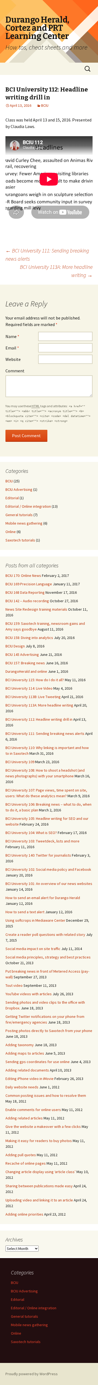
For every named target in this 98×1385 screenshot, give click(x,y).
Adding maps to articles (24, 1053)
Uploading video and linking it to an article (39, 1200)
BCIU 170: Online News (23, 575)
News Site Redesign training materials (36, 609)
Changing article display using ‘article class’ (40, 1171)
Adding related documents (27, 1070)
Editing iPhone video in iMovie (29, 1078)
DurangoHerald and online (26, 671)
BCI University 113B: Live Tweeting (33, 696)
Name (12, 336)
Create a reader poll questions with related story (45, 934)
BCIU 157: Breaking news (25, 662)
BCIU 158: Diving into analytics (29, 637)
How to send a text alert (24, 911)
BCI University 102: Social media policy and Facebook (48, 869)
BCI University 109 (19, 761)
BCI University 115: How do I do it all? (34, 679)
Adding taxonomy (19, 1044)
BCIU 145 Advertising (22, 654)
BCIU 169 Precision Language (28, 584)
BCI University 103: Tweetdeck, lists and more (42, 841)
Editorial (12, 497)
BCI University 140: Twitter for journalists (38, 855)
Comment (14, 370)
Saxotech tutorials (20, 540)
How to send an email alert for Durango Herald (42, 897)
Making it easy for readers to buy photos (38, 1140)
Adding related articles (24, 1118)
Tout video (14, 985)
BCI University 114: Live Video (29, 688)
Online (10, 531)
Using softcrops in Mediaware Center (35, 920)
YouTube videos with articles (28, 993)
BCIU (44, 105)
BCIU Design (15, 646)
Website (13, 359)
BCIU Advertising (18, 489)
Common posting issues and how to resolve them (45, 1095)
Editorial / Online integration (28, 506)
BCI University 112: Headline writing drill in (38, 719)
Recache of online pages (25, 1163)
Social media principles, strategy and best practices (48, 957)
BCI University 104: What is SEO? (31, 832)
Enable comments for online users (33, 1109)
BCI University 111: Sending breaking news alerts (44, 733)
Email (12, 348)
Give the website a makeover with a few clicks (43, 1126)
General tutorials (19, 514)
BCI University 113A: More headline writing (56, 270)
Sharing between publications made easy (39, 1185)
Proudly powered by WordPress (31, 1373)
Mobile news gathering (23, 523)
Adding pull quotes (20, 1154)
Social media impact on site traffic (32, 948)
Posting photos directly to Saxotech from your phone (48, 1030)
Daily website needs (21, 1087)
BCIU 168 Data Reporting (25, 592)
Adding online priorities (24, 1214)
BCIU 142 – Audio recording (27, 600)
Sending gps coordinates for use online (37, 1061)
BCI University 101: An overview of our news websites (48, 883)
